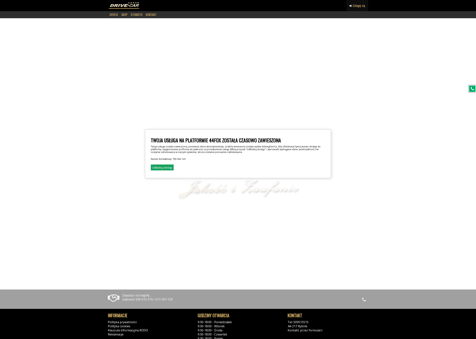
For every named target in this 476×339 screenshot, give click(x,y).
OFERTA (114, 14)
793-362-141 (179, 159)
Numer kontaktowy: (168, 159)
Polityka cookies (119, 326)
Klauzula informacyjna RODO (128, 330)
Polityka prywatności (122, 322)
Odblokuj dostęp (162, 167)
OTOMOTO (136, 14)
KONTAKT (151, 14)
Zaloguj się (358, 5)
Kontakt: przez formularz (305, 330)
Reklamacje (115, 334)
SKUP (124, 14)
